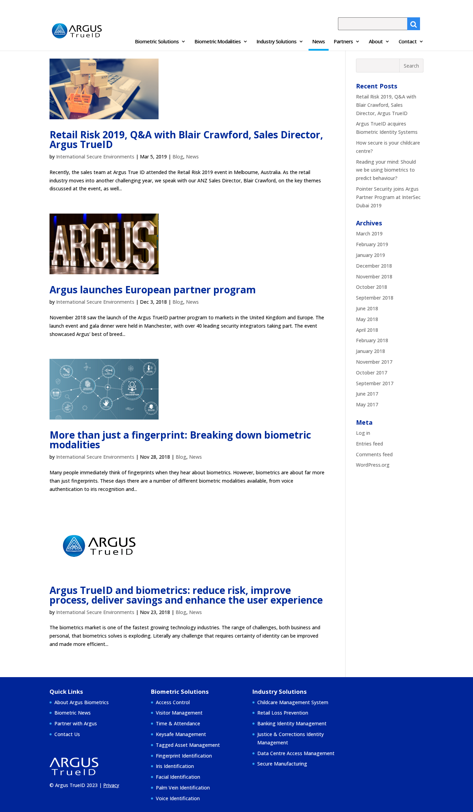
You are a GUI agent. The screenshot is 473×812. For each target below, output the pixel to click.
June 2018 (367, 308)
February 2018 (372, 340)
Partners (343, 42)
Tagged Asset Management (188, 745)
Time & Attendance (178, 723)
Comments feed (374, 454)
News (318, 42)
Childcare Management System (292, 702)
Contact (408, 42)
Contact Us (67, 734)
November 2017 (374, 362)
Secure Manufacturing (282, 763)
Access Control (173, 702)
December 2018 (374, 265)
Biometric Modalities (218, 42)
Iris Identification (175, 766)
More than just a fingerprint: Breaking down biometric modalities (180, 439)
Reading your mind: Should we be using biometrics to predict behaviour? (386, 170)
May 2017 (367, 404)
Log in (363, 433)
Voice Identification (178, 798)
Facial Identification (178, 777)
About (376, 42)
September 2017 (374, 383)
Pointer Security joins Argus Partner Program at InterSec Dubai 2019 (388, 197)
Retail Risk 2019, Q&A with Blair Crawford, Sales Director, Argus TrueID (186, 139)
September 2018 (374, 297)
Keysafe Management (181, 734)
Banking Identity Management (292, 723)
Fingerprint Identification (184, 755)
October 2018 (371, 287)
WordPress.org (373, 464)
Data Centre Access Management (295, 753)
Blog (177, 156)
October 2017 (371, 372)
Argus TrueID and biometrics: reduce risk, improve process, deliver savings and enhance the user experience (186, 595)
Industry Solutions (276, 42)
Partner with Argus (75, 723)
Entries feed (369, 443)
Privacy (111, 785)
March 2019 (369, 233)
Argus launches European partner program (153, 289)
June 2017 (367, 393)
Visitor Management (179, 712)
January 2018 (370, 351)
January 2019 (370, 255)
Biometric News (72, 712)
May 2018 (367, 319)
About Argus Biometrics (81, 702)
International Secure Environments (95, 156)
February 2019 (372, 244)
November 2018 (374, 276)
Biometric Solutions (157, 42)
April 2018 (367, 330)
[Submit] (413, 23)
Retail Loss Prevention (282, 712)
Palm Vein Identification (183, 787)
